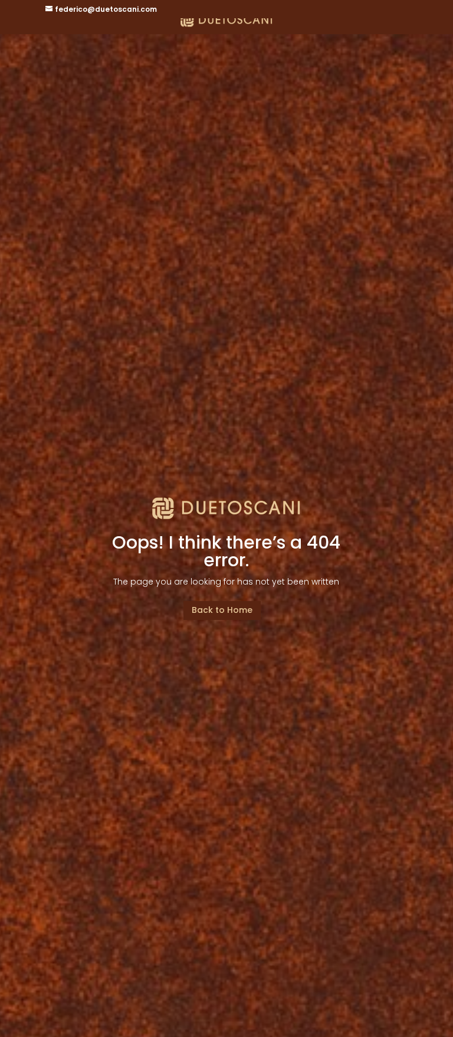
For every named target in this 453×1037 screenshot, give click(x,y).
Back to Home (222, 610)
